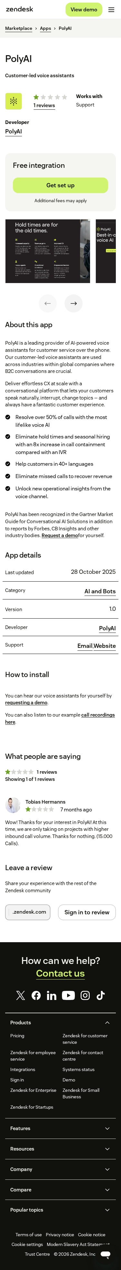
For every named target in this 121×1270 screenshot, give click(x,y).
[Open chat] (105, 1254)
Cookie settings (27, 1244)
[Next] (74, 303)
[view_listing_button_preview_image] (47, 251)
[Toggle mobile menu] (111, 10)
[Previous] (48, 303)
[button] (55, 1023)
